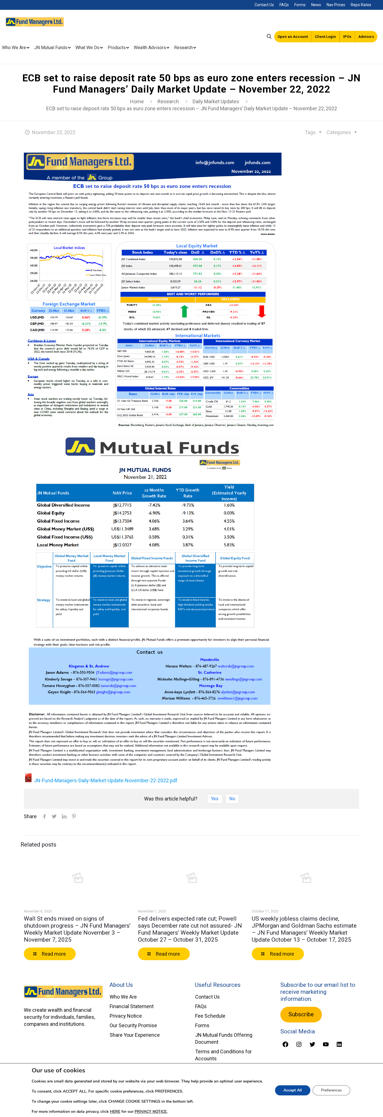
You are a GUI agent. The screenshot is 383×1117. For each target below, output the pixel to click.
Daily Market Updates (216, 101)
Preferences (331, 1090)
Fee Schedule (210, 1016)
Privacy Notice (126, 1016)
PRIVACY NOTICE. (151, 1111)
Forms (300, 5)
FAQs (284, 5)
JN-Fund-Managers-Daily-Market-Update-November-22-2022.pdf (105, 780)
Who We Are (123, 997)
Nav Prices (336, 5)
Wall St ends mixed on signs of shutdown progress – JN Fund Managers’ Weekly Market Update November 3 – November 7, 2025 (77, 929)
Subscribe (301, 1014)
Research (168, 101)
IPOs (347, 37)
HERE (115, 1111)
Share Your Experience (135, 1035)
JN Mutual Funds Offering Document (223, 1038)
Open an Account (293, 37)
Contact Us (264, 5)
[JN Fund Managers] (35, 21)
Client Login (325, 37)
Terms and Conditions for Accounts (223, 1055)
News (316, 5)
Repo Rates (361, 5)
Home (137, 101)
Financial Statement (132, 1006)
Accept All (292, 1090)
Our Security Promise (133, 1025)
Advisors (366, 37)
